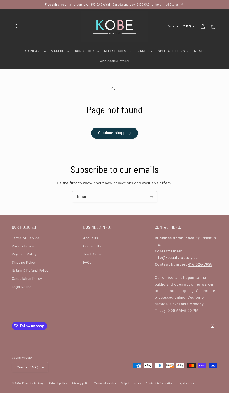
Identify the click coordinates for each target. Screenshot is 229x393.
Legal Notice (22, 287)
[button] (17, 26)
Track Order (92, 254)
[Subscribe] (151, 196)
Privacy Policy (23, 246)
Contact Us (92, 246)
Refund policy (58, 383)
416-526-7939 (200, 264)
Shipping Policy (24, 263)
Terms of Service (25, 238)
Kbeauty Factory (32, 383)
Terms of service (105, 383)
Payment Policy (24, 254)
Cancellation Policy (27, 279)
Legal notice (186, 383)
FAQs (87, 263)
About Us (90, 238)
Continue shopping (114, 133)
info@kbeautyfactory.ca (176, 257)
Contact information (159, 383)
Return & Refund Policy (30, 271)
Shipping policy (131, 383)
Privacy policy (81, 383)
